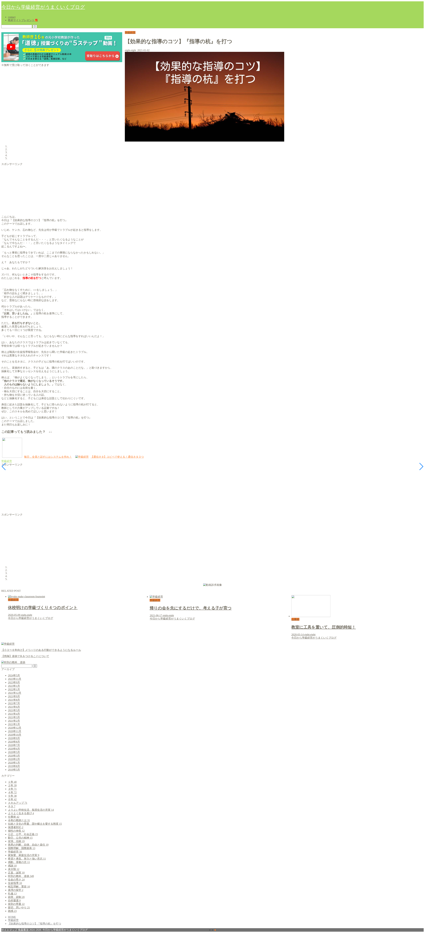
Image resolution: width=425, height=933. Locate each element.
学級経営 (130, 32)
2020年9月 (14, 738)
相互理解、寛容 (19, 886)
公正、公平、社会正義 (23, 834)
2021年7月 (14, 703)
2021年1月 (14, 724)
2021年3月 (14, 717)
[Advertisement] (101, 189)
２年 (12, 785)
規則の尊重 (16, 904)
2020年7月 (14, 745)
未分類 (13, 869)
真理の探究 (15, 890)
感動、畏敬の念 (19, 862)
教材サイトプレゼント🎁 (23, 20)
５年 (12, 795)
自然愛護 (14, 900)
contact (11, 17)
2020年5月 (14, 752)
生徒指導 (15, 883)
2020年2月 (14, 759)
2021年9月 (14, 696)
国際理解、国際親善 (21, 848)
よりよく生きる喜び (21, 813)
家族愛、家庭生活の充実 (23, 855)
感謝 (12, 865)
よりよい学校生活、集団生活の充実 (31, 809)
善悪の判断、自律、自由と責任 (28, 844)
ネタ (11, 806)
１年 (12, 781)
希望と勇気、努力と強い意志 (27, 858)
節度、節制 (16, 897)
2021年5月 (14, 710)
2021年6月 (14, 706)
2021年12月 (14, 692)
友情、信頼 (16, 841)
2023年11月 (14, 678)
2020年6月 (14, 748)
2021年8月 (14, 699)
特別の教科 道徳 (21, 876)
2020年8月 (14, 741)
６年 (12, 799)
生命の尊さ (16, 879)
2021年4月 (14, 713)
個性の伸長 (16, 830)
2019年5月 (14, 769)
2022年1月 (14, 689)
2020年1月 (14, 762)
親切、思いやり (19, 907)
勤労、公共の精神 (20, 837)
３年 (12, 788)
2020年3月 (14, 755)
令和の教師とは (19, 820)
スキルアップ (17, 802)
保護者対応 (15, 827)
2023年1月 (14, 685)
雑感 (12, 911)
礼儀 (12, 893)
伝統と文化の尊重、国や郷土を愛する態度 (35, 823)
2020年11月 (14, 731)
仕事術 (13, 816)
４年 (12, 792)
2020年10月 (14, 734)
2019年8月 (14, 766)
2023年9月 (14, 682)
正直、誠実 (16, 872)
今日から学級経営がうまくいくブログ (43, 7)
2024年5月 (14, 675)
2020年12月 (14, 727)
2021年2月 (14, 720)
